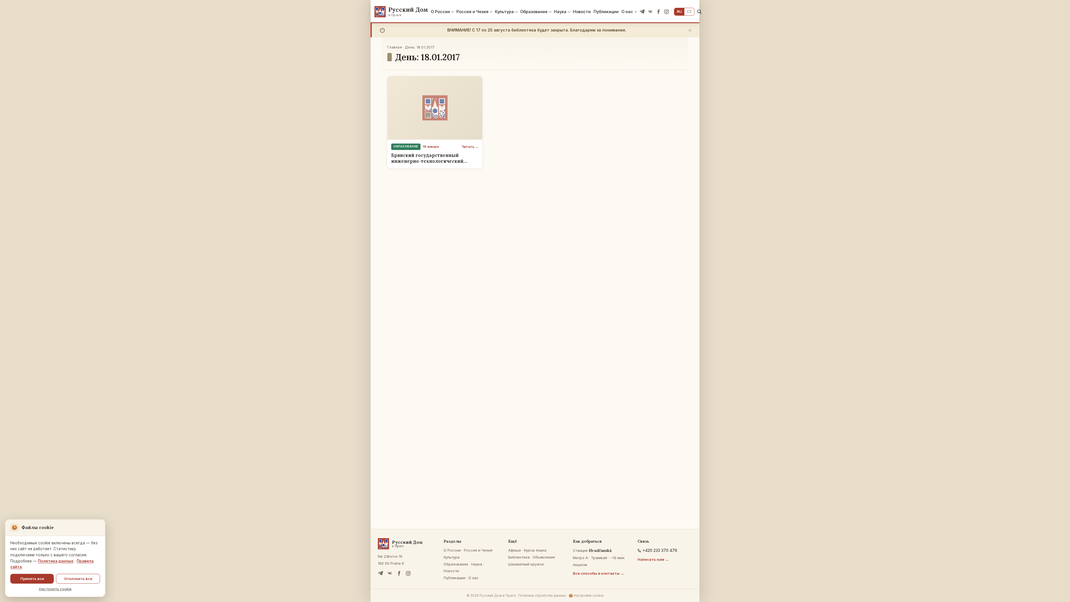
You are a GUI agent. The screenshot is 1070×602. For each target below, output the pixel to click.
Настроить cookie (55, 589)
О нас (627, 11)
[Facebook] (658, 11)
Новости (582, 11)
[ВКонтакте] (650, 11)
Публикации (606, 11)
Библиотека (519, 557)
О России (440, 11)
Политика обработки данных (542, 595)
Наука (560, 11)
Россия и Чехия (472, 11)
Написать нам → (653, 559)
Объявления (544, 557)
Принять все (32, 578)
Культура (504, 11)
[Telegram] (642, 11)
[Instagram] (666, 11)
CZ (689, 11)
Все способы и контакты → (598, 573)
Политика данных (56, 561)
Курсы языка (535, 550)
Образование (534, 11)
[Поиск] (699, 11)
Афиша (514, 550)
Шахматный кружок (526, 564)
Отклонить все (78, 578)
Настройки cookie (586, 595)
